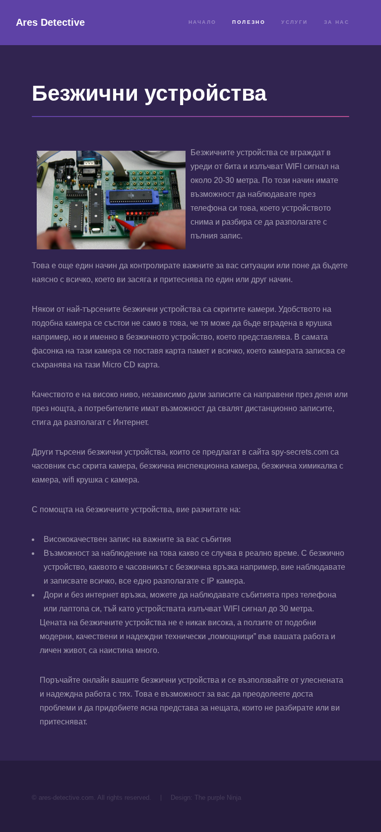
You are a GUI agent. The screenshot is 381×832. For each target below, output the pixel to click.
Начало (202, 22)
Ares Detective (50, 22)
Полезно (248, 22)
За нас (336, 22)
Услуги (294, 22)
